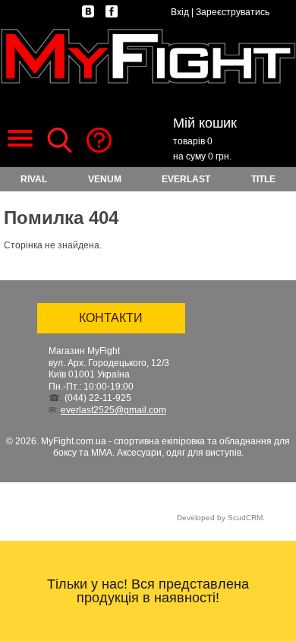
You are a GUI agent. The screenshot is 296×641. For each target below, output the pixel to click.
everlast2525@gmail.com (113, 410)
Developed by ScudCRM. (221, 517)
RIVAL (33, 179)
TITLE (263, 179)
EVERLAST (186, 179)
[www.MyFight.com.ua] (148, 56)
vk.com (88, 11)
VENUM (104, 179)
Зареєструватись (232, 12)
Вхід (180, 12)
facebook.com (111, 11)
